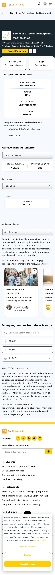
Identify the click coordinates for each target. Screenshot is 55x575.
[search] (39, 4)
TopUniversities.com (11, 373)
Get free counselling (12, 479)
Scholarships (10, 232)
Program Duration (14, 164)
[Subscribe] (48, 451)
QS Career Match (10, 404)
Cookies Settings (27, 546)
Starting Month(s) (40, 164)
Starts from (27, 201)
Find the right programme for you (18, 466)
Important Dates (12, 155)
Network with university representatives (21, 500)
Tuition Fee (9, 186)
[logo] (13, 3)
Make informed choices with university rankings (25, 495)
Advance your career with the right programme (25, 491)
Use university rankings (13, 470)
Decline (27, 555)
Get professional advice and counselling (21, 504)
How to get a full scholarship (15, 291)
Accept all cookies (27, 564)
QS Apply (42, 393)
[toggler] (50, 3)
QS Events (28, 393)
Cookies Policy (39, 540)
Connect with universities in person (19, 475)
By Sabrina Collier (21, 307)
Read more (14, 135)
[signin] (45, 3)
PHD (13, 358)
